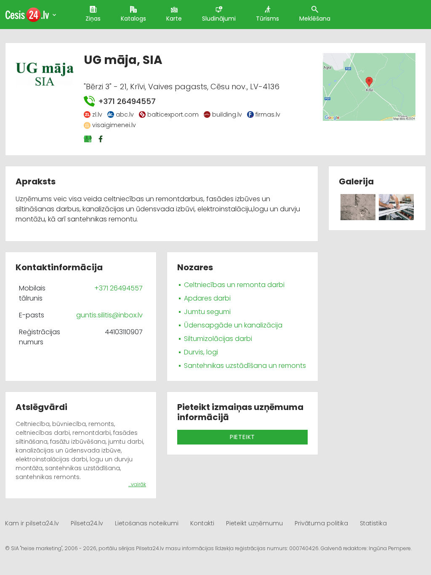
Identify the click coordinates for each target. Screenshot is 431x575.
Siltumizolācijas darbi (218, 338)
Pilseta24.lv (87, 523)
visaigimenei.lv (114, 125)
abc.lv (125, 114)
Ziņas (93, 18)
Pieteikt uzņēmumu (254, 523)
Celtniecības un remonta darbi (234, 285)
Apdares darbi (207, 298)
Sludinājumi (219, 18)
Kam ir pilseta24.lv (32, 523)
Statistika (373, 523)
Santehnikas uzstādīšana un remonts (245, 365)
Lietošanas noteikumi (146, 523)
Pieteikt (242, 437)
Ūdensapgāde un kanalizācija (233, 325)
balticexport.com (173, 114)
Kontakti (202, 523)
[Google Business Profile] (88, 139)
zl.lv (97, 114)
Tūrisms (267, 18)
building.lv (227, 114)
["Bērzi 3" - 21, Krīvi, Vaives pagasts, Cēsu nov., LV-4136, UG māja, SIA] (369, 86)
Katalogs (133, 18)
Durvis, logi (201, 352)
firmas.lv (267, 114)
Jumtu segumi (207, 312)
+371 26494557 (126, 101)
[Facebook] (101, 139)
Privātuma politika (321, 523)
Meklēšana (314, 18)
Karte (174, 18)
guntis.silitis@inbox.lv (109, 315)
